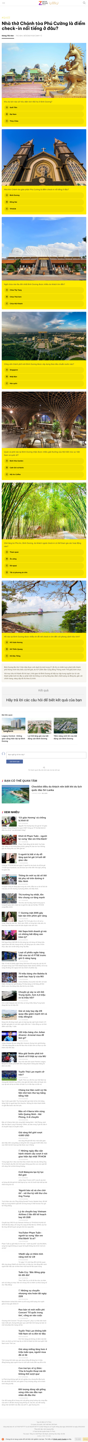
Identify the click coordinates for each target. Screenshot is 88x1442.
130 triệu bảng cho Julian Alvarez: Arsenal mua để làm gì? (31, 1035)
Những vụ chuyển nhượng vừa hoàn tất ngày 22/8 (32, 1293)
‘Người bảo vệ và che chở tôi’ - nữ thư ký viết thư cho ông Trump (32, 1193)
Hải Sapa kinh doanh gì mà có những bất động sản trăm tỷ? (32, 934)
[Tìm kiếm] (84, 3)
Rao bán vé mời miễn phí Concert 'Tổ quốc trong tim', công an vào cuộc (31, 1313)
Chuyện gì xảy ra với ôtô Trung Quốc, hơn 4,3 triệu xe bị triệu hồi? (31, 995)
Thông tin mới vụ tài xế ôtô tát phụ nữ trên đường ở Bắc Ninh (32, 878)
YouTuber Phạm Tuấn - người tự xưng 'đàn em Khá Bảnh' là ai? (30, 1236)
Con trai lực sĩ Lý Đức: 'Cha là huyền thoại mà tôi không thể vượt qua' (32, 1371)
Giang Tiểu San (8, 36)
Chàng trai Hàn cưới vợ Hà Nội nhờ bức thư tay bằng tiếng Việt (32, 1093)
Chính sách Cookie (60, 1439)
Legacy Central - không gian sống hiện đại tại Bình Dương (13, 738)
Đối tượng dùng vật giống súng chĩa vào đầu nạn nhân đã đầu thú (31, 1392)
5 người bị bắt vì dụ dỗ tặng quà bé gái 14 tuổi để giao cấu (31, 857)
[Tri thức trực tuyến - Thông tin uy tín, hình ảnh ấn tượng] (48, 3)
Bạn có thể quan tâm (20, 780)
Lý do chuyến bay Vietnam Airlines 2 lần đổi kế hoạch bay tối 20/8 (32, 1214)
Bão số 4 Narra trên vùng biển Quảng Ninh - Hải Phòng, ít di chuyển (31, 1114)
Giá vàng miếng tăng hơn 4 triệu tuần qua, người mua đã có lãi (32, 1352)
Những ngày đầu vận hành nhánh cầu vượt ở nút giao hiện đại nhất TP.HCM (32, 1154)
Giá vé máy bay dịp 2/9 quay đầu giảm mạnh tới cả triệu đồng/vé (32, 1014)
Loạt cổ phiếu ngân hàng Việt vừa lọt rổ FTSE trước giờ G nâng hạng (32, 955)
